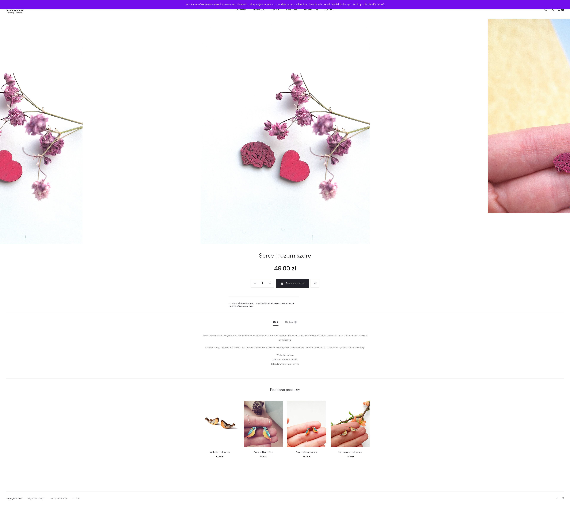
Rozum (245, 306)
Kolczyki (249, 303)
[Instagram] (563, 498)
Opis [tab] (275, 322)
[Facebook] (556, 498)
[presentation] (10, 131)
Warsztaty (291, 9)
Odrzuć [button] (380, 4)
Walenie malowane (220, 452)
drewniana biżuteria (276, 303)
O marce (275, 9)
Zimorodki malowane (307, 452)
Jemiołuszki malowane (350, 452)
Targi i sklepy (311, 9)
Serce (250, 306)
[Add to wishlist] (315, 283)
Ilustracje (258, 9)
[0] (558, 9)
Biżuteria (241, 9)
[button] (255, 283)
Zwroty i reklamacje (58, 498)
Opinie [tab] (290, 322)
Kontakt (328, 9)
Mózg (239, 306)
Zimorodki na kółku (263, 452)
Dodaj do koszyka (295, 283)
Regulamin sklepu (36, 498)
